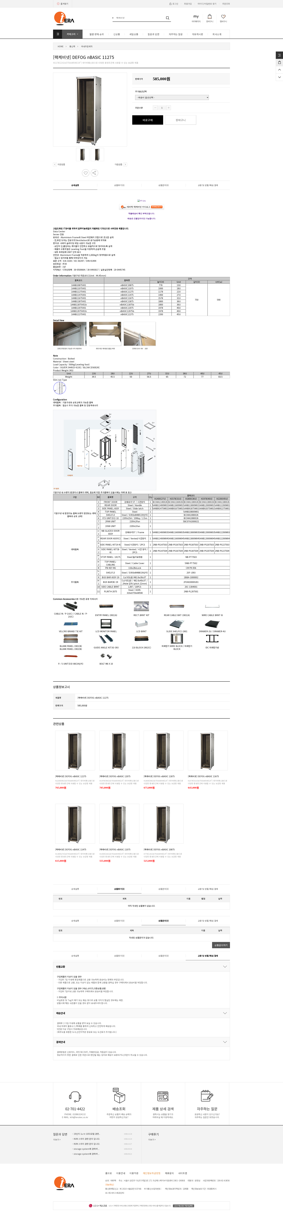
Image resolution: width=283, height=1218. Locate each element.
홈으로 (108, 1173)
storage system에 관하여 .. (86, 1148)
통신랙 (72, 46)
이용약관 (134, 1173)
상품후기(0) (119, 185)
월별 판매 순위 (96, 34)
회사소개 (217, 34)
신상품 (116, 34)
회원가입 (188, 3)
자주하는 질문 (176, 34)
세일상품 (133, 34)
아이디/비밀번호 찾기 (207, 3)
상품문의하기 (221, 945)
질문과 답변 (153, 34)
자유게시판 (197, 34)
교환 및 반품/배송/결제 (208, 185)
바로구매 (148, 120)
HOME (61, 46)
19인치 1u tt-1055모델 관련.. (87, 1133)
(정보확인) (109, 1184)
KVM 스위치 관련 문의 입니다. (87, 1138)
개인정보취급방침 (152, 1173)
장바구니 (181, 120)
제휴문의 (169, 1173)
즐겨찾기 (64, 3)
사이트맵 (182, 1173)
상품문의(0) (163, 185)
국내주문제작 (87, 46)
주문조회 (226, 3)
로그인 (175, 3)
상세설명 (75, 185)
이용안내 (120, 1173)
